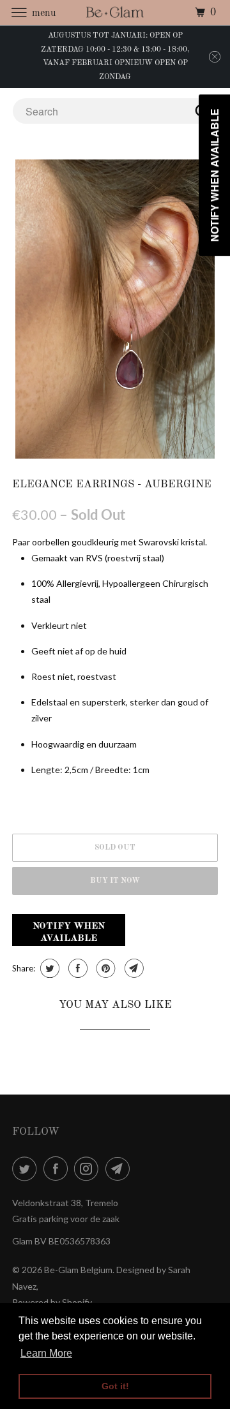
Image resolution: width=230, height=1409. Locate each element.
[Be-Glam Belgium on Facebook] (58, 1168)
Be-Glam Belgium (78, 1269)
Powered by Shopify (52, 1302)
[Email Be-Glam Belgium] (120, 1168)
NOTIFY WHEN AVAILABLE (69, 932)
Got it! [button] (115, 1386)
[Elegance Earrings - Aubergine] (115, 309)
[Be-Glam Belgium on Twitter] (27, 1168)
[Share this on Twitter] (48, 968)
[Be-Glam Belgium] (114, 12)
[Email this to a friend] (132, 968)
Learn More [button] (46, 1353)
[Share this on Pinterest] (104, 968)
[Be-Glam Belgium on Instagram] (88, 1168)
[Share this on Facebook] (76, 968)
